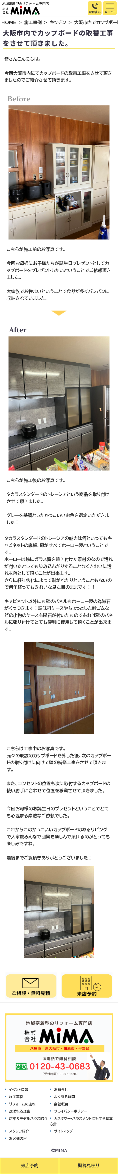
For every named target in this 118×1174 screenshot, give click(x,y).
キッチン (58, 22)
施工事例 (33, 22)
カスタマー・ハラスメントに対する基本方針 (81, 1121)
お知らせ (61, 1090)
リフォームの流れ (22, 1104)
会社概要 (61, 1104)
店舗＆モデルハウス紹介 (28, 1118)
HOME (8, 22)
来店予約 (29, 1165)
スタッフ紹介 (19, 1131)
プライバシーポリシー (70, 1111)
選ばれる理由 (19, 1111)
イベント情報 (18, 1090)
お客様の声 (18, 1138)
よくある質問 (64, 1097)
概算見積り (88, 1165)
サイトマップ (63, 1131)
